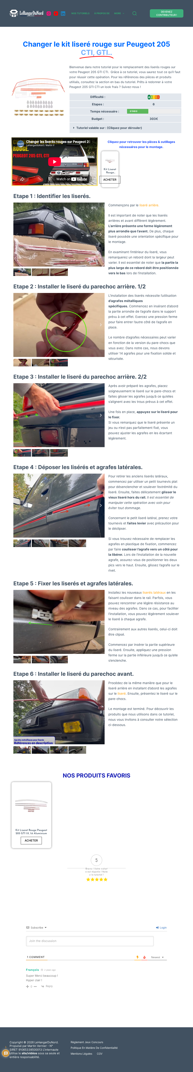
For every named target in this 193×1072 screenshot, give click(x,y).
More (117, 13)
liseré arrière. (149, 205)
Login (163, 927)
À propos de (102, 13)
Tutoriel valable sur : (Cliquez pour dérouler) (109, 128)
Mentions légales (81, 1053)
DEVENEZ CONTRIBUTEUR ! (166, 13)
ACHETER (109, 179)
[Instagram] (49, 13)
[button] (125, 127)
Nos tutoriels (80, 13)
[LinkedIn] (63, 13)
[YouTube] (56, 13)
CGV (99, 1053)
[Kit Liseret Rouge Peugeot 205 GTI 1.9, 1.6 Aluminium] (110, 161)
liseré (122, 693)
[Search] (134, 13)
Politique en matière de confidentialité (94, 1047)
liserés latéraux (154, 592)
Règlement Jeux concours (87, 1042)
